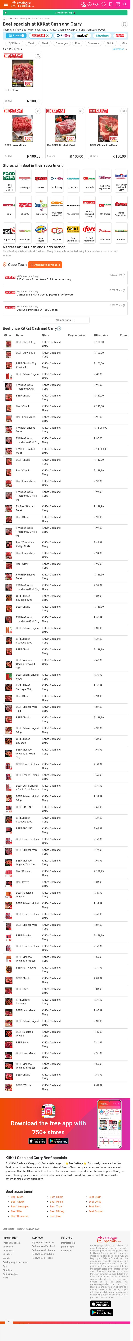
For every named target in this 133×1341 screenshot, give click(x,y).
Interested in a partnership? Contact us (68, 1247)
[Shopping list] (118, 4)
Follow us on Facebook (44, 1246)
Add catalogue (10, 1274)
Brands (6, 1258)
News (5, 1277)
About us (7, 1270)
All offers (13, 18)
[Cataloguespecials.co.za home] (22, 4)
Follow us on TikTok (42, 1258)
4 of (12, 49)
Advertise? (8, 1250)
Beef (22, 18)
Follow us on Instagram (43, 1250)
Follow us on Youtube (43, 1254)
